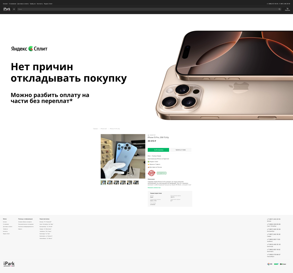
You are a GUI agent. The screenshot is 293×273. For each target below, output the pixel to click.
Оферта (20, 229)
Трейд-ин (33, 3)
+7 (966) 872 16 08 (272, 3)
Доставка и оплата (23, 3)
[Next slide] (143, 156)
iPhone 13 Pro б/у (115, 128)
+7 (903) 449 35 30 (274, 244)
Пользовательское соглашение (25, 224)
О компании (12, 3)
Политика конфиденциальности (25, 226)
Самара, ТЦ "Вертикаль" (46, 229)
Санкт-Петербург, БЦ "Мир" (46, 224)
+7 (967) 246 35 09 (273, 229)
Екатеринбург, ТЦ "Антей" (46, 226)
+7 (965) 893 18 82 (273, 249)
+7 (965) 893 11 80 (273, 239)
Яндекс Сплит (48, 3)
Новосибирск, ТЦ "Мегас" (46, 238)
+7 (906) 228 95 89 (273, 224)
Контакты (40, 3)
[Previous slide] (103, 156)
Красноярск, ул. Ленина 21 (46, 236)
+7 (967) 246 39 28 (273, 234)
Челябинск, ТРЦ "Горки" (45, 231)
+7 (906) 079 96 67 (273, 254)
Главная (95, 128)
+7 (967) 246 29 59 (284, 3)
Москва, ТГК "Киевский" (46, 221)
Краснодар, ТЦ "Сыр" (45, 233)
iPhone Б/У (104, 128)
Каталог (5, 3)
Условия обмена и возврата (25, 221)
